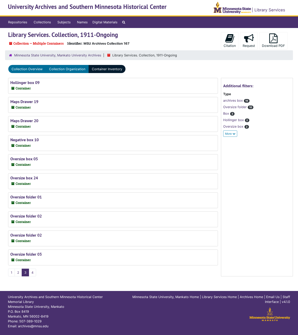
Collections (42, 22)
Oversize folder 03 (26, 254)
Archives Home (251, 297)
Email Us (273, 297)
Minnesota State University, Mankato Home (165, 297)
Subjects (64, 22)
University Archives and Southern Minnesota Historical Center (87, 7)
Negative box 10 (24, 139)
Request (249, 46)
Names (82, 22)
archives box (233, 100)
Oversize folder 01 (26, 197)
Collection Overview (27, 69)
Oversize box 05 (24, 159)
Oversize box (233, 126)
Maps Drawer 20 (24, 120)
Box (226, 113)
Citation (230, 46)
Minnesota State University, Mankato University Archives (57, 55)
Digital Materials (104, 22)
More (229, 133)
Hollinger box (234, 120)
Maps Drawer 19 (24, 101)
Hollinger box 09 (25, 82)
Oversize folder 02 (26, 216)
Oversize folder (235, 107)
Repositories (17, 22)
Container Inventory (107, 69)
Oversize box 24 (24, 178)
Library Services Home (219, 297)
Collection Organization (67, 69)
